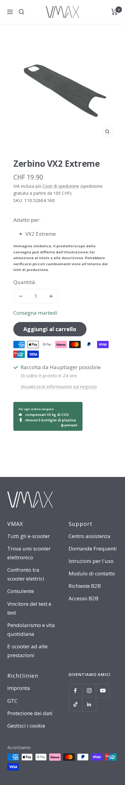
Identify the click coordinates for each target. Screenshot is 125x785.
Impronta (18, 687)
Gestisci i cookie (26, 725)
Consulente (20, 591)
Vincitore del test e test (29, 608)
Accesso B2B (83, 598)
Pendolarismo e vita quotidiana (31, 629)
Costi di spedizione (60, 186)
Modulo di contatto (92, 573)
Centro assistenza (89, 536)
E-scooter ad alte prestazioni (27, 651)
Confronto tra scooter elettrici (25, 574)
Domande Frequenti (93, 548)
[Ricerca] (21, 12)
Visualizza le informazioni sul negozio (59, 386)
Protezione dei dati (29, 713)
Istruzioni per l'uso (91, 560)
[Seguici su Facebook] (75, 691)
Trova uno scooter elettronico (29, 553)
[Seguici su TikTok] (75, 704)
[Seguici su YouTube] (103, 691)
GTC (12, 700)
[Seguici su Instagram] (89, 691)
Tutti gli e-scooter (28, 536)
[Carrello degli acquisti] (114, 12)
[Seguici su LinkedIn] (89, 704)
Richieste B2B (85, 585)
